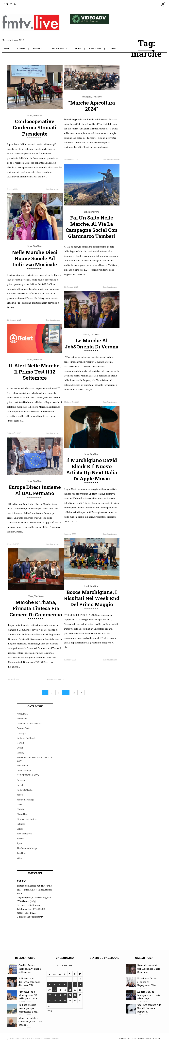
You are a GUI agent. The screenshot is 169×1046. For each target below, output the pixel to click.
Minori (20, 794)
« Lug (49, 1010)
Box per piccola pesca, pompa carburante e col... (28, 1008)
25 (54, 1000)
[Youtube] (15, 4)
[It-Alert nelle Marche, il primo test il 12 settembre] (35, 352)
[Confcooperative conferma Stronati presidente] (35, 108)
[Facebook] (3, 4)
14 (74, 692)
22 (75, 995)
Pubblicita (132, 1038)
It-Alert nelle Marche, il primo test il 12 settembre (35, 371)
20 (65, 995)
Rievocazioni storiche (27, 819)
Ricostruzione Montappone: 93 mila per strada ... (28, 995)
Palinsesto (38, 48)
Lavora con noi (144, 1038)
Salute (20, 828)
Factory (20, 752)
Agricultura (22, 713)
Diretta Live (94, 48)
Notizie (21, 48)
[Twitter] (7, 4)
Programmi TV (59, 48)
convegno (86, 96)
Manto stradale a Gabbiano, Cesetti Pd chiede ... (30, 1021)
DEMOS (20, 742)
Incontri (20, 784)
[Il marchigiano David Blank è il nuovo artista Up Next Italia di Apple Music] (91, 447)
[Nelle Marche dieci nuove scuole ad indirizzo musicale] (35, 239)
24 (49, 1000)
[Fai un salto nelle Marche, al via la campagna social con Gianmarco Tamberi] (91, 204)
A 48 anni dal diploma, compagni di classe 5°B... (30, 982)
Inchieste (21, 780)
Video (78, 48)
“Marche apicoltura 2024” (91, 105)
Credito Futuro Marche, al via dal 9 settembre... (29, 969)
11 (54, 989)
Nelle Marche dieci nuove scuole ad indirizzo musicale (34, 258)
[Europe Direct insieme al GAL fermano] (35, 473)
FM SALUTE (22, 765)
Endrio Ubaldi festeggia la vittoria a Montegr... (148, 995)
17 (49, 995)
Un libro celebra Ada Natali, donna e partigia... (149, 1008)
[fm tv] (31, 31)
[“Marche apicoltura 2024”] (91, 89)
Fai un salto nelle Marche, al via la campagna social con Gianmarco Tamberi (92, 226)
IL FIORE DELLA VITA (28, 775)
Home (6, 48)
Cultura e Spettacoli (26, 737)
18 (54, 995)
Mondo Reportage (25, 799)
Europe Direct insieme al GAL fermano (35, 490)
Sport (86, 586)
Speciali (20, 838)
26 (59, 1000)
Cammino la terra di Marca (29, 723)
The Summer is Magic (27, 848)
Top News (38, 115)
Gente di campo (24, 770)
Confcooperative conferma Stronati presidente (34, 127)
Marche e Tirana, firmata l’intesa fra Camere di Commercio (36, 608)
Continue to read (53, 189)
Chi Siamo (121, 1038)
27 (65, 1000)
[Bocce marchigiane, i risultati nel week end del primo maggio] (91, 579)
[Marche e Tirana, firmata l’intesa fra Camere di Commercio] (36, 589)
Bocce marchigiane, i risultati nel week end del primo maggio (91, 598)
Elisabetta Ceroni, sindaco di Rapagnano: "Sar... (147, 982)
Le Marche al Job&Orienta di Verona (91, 343)
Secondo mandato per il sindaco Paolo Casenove (148, 969)
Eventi (86, 334)
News (29, 115)
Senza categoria (91, 211)
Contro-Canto (23, 728)
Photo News (22, 814)
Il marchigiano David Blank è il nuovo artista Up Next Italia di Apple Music (91, 469)
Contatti (113, 48)
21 (70, 995)
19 (59, 995)
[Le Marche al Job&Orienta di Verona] (91, 327)
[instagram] (11, 4)
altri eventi (22, 718)
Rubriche (21, 823)
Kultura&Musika (25, 789)
